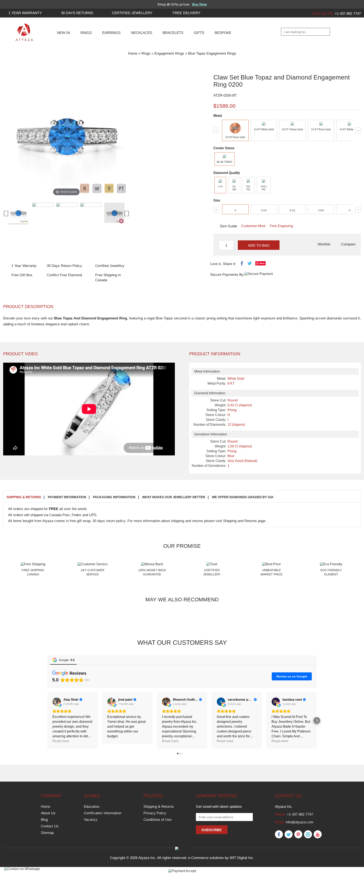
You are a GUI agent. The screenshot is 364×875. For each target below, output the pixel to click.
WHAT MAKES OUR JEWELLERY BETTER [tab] (173, 497)
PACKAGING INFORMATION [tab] (114, 497)
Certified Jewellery (132, 13)
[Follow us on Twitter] (289, 834)
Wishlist (324, 244)
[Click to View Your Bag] (357, 32)
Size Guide (228, 226)
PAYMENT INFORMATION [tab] (67, 497)
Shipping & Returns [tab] (24, 497)
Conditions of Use (157, 820)
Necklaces (141, 33)
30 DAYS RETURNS (77, 13)
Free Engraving (281, 226)
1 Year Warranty (24, 266)
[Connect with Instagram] (308, 834)
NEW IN (63, 33)
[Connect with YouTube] (318, 834)
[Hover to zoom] (66, 133)
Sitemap (47, 833)
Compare (348, 244)
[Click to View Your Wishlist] (346, 32)
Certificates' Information (102, 813)
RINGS (86, 33)
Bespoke (223, 33)
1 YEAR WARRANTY (25, 13)
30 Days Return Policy (64, 266)
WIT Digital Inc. (242, 858)
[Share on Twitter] (250, 264)
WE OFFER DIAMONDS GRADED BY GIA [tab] (242, 497)
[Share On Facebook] (242, 264)
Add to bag (259, 246)
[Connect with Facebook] (279, 834)
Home (132, 53)
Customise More (253, 226)
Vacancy (90, 820)
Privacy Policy (154, 813)
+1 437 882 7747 (300, 814)
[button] (47, 720)
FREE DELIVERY (186, 13)
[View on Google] (56, 701)
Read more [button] (115, 741)
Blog (44, 820)
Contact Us (50, 826)
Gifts (199, 33)
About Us (48, 813)
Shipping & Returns (158, 807)
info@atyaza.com (299, 822)
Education (91, 807)
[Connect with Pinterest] (298, 834)
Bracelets (173, 33)
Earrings (111, 33)
